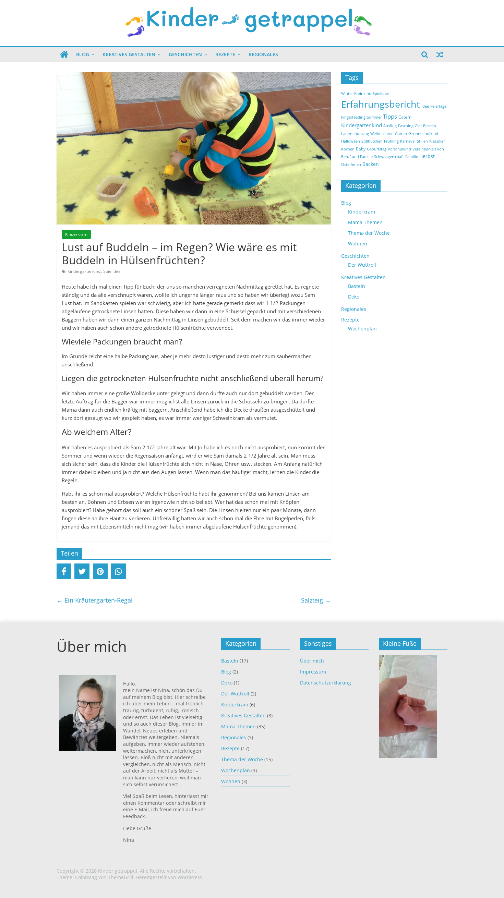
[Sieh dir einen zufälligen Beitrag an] (439, 54)
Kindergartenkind (84, 271)
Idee (425, 106)
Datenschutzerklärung (325, 682)
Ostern (404, 117)
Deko (353, 296)
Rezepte (225, 54)
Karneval (408, 141)
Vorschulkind (399, 149)
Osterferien (351, 164)
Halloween (350, 141)
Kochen (348, 149)
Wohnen (357, 243)
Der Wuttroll (362, 265)
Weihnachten (382, 133)
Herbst (427, 156)
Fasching (405, 125)
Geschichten (185, 54)
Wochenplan (362, 328)
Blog (82, 54)
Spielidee (112, 271)
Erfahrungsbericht (380, 104)
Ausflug (390, 125)
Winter (347, 93)
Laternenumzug (355, 133)
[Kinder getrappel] (64, 54)
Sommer (374, 117)
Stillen (422, 141)
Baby (360, 149)
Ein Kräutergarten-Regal (95, 600)
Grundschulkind (423, 133)
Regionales (263, 54)
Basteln (429, 125)
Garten (401, 133)
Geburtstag (376, 149)
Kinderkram (76, 234)
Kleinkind (362, 93)
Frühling (391, 141)
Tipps (390, 116)
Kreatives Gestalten (129, 54)
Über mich (312, 660)
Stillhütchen (372, 141)
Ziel (418, 126)
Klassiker (437, 141)
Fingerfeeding (353, 117)
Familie (411, 156)
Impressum (313, 671)
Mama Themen (365, 222)
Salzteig (316, 600)
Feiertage (438, 106)
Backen (370, 164)
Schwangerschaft (389, 156)
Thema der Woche (369, 233)
